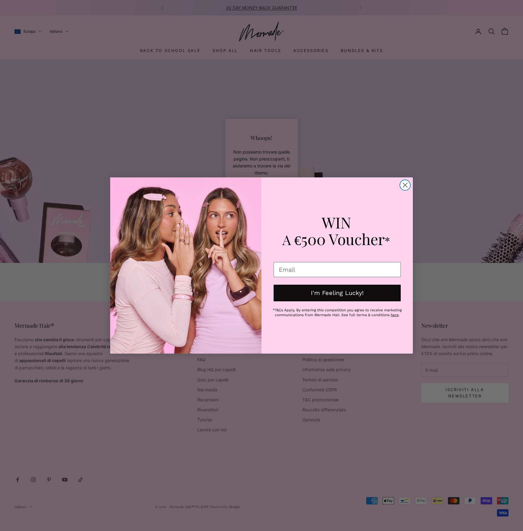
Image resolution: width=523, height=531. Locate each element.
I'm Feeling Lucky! (337, 292)
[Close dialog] (405, 185)
